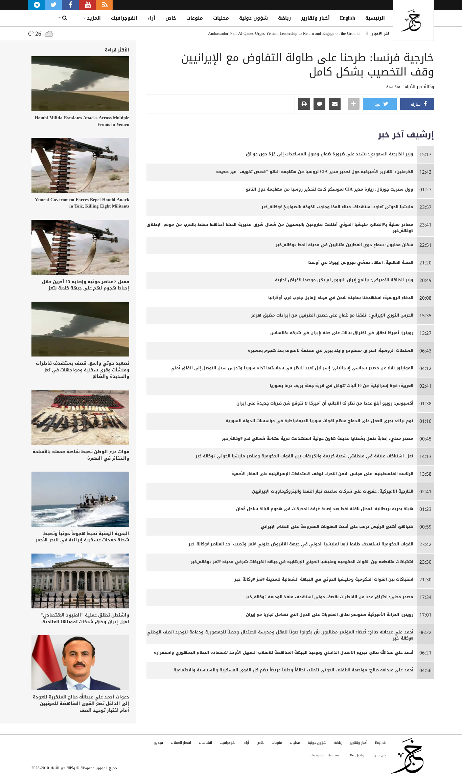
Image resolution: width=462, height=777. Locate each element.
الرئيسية (375, 18)
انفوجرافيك (124, 18)
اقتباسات (205, 742)
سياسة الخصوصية (324, 755)
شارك (416, 104)
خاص (170, 18)
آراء (151, 18)
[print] (304, 104)
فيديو (158, 742)
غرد (378, 104)
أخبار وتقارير (315, 18)
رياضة (284, 18)
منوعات (194, 18)
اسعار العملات (181, 742)
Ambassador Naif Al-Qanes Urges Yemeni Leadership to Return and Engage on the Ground (284, 33)
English (347, 18)
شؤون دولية (253, 18)
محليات (221, 18)
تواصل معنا (356, 755)
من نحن (380, 755)
